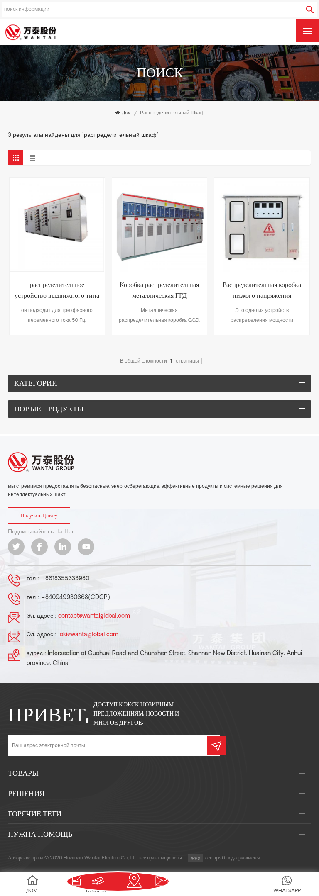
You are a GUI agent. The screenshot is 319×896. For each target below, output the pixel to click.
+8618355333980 (65, 579)
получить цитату (39, 516)
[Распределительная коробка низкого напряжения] (262, 225)
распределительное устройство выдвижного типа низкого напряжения (57, 292)
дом (126, 113)
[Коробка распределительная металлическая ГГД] (159, 225)
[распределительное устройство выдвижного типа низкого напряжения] (57, 225)
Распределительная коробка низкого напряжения (262, 290)
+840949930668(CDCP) (75, 597)
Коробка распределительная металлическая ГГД (159, 290)
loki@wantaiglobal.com (88, 635)
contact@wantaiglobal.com (94, 616)
